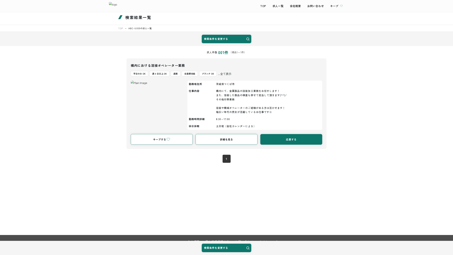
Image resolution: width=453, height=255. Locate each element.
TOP (263, 6)
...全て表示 (224, 74)
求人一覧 (278, 6)
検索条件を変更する (216, 39)
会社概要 (295, 6)
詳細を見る (226, 139)
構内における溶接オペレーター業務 (158, 65)
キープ (334, 6)
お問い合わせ (315, 6)
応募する (291, 139)
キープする (159, 139)
